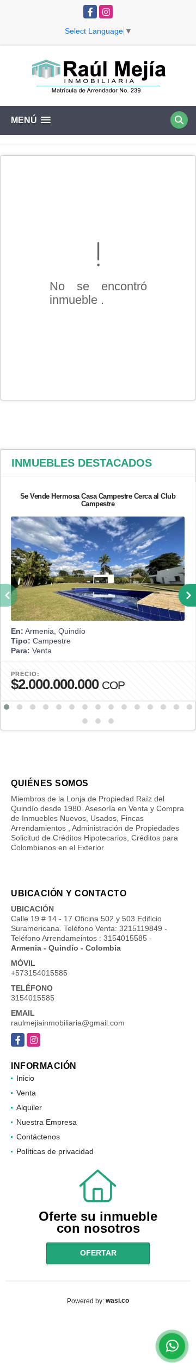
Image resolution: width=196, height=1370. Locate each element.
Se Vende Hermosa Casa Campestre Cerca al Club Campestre (98, 500)
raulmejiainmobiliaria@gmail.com (68, 1022)
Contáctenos (38, 1136)
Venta (26, 1092)
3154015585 (32, 997)
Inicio (25, 1078)
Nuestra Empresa (46, 1122)
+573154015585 (39, 972)
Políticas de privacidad (55, 1151)
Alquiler (29, 1107)
